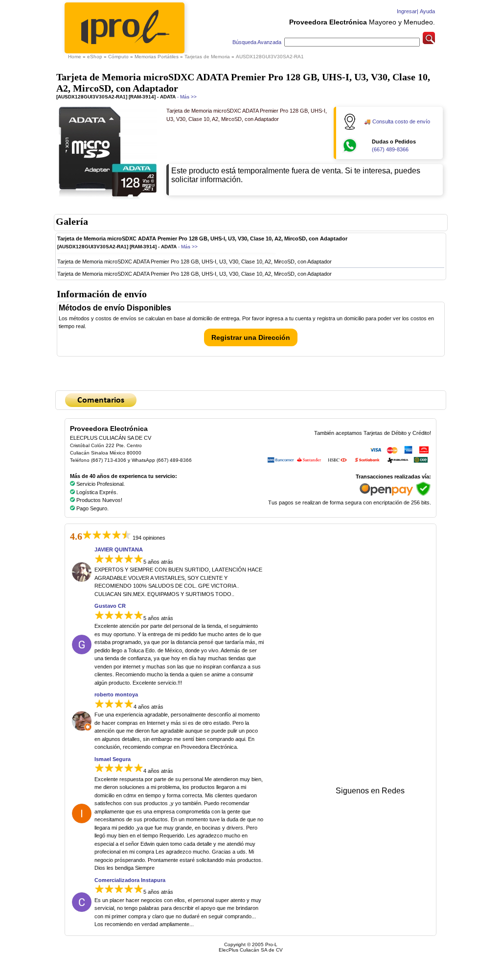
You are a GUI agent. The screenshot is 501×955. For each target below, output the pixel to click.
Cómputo (118, 56)
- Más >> (186, 96)
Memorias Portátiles (157, 56)
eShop (94, 56)
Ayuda (426, 11)
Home (74, 56)
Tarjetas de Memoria (207, 56)
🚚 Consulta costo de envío (397, 121)
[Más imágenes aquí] (107, 200)
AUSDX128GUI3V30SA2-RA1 (270, 56)
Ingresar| (406, 11)
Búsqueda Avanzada (257, 42)
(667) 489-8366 (390, 149)
